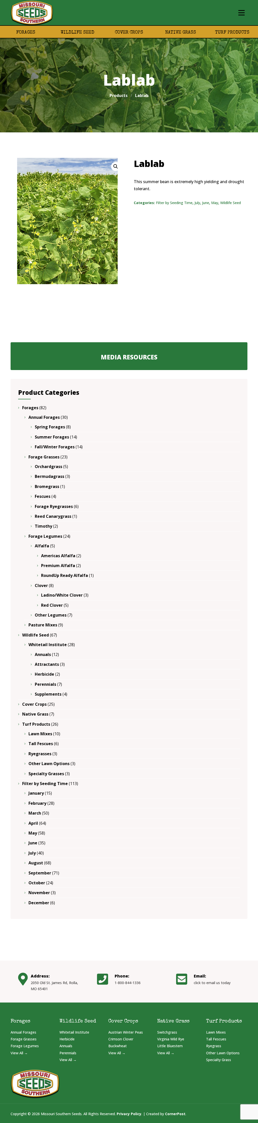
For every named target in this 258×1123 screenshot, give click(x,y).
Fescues (42, 496)
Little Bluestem (170, 1045)
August (35, 863)
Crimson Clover (120, 1039)
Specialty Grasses (46, 773)
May (214, 202)
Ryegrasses (39, 753)
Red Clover (52, 605)
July (197, 202)
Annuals (43, 654)
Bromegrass (47, 486)
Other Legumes (51, 615)
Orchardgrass (48, 466)
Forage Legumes (45, 536)
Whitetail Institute (47, 644)
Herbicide (44, 674)
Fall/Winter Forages (55, 447)
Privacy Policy (129, 1113)
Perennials (45, 684)
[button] (115, 166)
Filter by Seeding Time (174, 202)
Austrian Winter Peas (125, 1032)
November (39, 892)
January (36, 793)
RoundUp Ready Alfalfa (64, 575)
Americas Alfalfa (58, 555)
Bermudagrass (49, 476)
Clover (41, 585)
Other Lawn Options (49, 763)
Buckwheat (117, 1045)
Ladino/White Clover (62, 595)
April (33, 823)
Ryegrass (213, 1045)
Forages (25, 32)
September (39, 873)
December (38, 903)
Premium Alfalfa (58, 565)
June (205, 202)
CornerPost (175, 1113)
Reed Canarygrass (53, 516)
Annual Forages (44, 417)
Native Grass (180, 32)
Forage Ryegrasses (54, 506)
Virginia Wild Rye (170, 1039)
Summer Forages (52, 437)
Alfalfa (42, 546)
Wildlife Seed (77, 32)
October (36, 883)
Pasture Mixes (42, 625)
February (37, 803)
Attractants (47, 664)
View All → (19, 1053)
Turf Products (232, 32)
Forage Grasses (43, 457)
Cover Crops (129, 32)
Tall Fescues (40, 743)
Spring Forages (50, 427)
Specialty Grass (218, 1059)
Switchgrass (167, 1032)
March (34, 813)
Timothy (43, 526)
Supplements (48, 694)
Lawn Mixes (40, 734)
